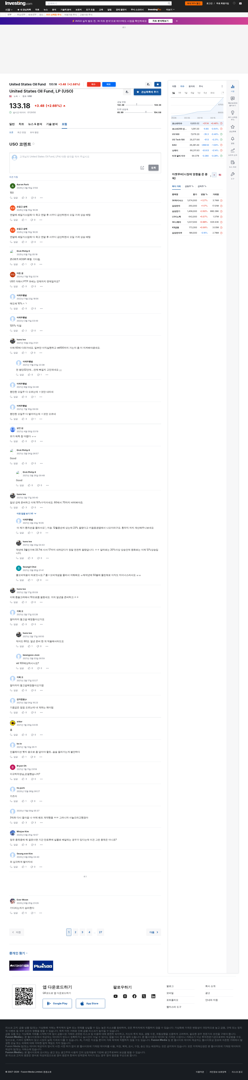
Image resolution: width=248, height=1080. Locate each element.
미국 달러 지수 (178, 156)
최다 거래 (176, 186)
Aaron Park (23, 184)
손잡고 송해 (22, 206)
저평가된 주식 (70, 15)
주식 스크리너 (137, 9)
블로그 (170, 986)
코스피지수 (177, 123)
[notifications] (234, 3)
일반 (12, 124)
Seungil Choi (29, 567)
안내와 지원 (211, 999)
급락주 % (202, 186)
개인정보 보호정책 (218, 1072)
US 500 (175, 134)
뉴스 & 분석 (35, 124)
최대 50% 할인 (193, 3)
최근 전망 (21, 132)
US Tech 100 (178, 139)
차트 (21, 124)
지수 (182, 86)
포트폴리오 (172, 999)
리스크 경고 (237, 1072)
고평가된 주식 (86, 15)
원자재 (192, 86)
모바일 (170, 993)
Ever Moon (22, 899)
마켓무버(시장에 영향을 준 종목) (190, 176)
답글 (16, 197)
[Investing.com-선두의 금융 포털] (18, 3)
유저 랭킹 (34, 132)
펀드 (41, 15)
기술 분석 (52, 124)
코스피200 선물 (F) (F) (182, 129)
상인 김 (20, 428)
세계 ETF (32, 15)
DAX (174, 145)
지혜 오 (20, 611)
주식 (201, 86)
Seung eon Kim (25, 853)
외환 (174, 86)
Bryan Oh (21, 766)
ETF (9, 15)
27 (100, 932)
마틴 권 (20, 273)
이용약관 (200, 1072)
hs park (21, 788)
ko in (19, 743)
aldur (19, 721)
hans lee (21, 339)
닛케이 (175, 150)
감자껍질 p (22, 699)
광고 (207, 993)
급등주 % (189, 186)
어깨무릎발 (22, 295)
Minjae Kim (23, 831)
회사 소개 (210, 986)
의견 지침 (13, 177)
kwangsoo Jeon (31, 655)
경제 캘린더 (121, 9)
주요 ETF (21, 15)
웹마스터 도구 (174, 1006)
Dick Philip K (23, 251)
